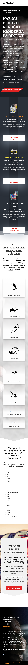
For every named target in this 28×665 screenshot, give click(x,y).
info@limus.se (6, 626)
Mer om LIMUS (14, 588)
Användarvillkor (7, 663)
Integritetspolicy (15, 662)
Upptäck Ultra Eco (14, 181)
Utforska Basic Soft (14, 138)
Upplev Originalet (14, 230)
